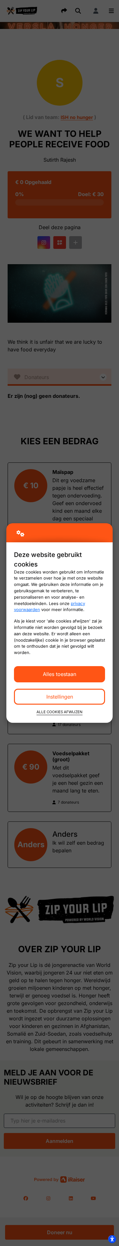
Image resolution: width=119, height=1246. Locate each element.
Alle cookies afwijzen (59, 712)
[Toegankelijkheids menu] (112, 1239)
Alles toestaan (59, 674)
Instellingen (59, 696)
